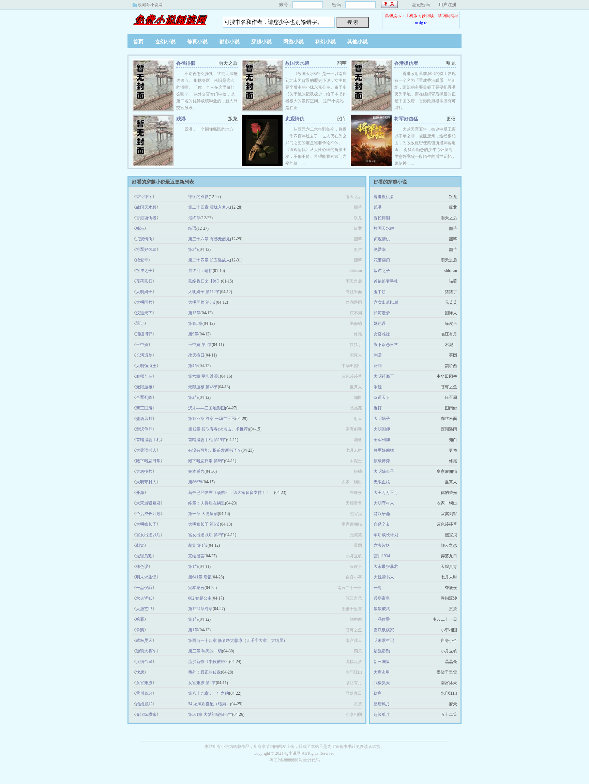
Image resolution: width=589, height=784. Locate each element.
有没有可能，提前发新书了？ (214, 450)
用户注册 (447, 4)
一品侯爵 (144, 587)
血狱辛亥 (144, 376)
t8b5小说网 (170, 20)
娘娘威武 (144, 704)
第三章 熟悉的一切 (205, 651)
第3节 (193, 249)
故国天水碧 (297, 63)
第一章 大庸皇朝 (203, 513)
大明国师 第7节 (202, 302)
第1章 (193, 630)
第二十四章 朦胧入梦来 (209, 207)
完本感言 (196, 471)
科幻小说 (325, 41)
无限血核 (144, 387)
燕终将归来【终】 (204, 281)
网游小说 (293, 41)
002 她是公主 (200, 598)
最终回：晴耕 (200, 270)
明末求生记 (146, 577)
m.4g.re (421, 22)
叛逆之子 (144, 270)
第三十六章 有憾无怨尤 (209, 239)
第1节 (193, 566)
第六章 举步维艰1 (204, 376)
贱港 (181, 118)
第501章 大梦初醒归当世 (210, 714)
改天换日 (196, 355)
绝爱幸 (142, 260)
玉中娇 (142, 344)
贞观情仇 (294, 118)
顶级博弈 (144, 334)
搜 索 (352, 22)
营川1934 (144, 693)
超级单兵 (382, 714)
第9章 (193, 334)
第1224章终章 (200, 608)
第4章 (193, 365)
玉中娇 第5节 (200, 344)
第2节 (193, 397)
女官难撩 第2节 (202, 682)
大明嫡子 (144, 291)
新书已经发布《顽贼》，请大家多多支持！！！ (231, 492)
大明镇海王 (146, 365)
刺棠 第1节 (198, 545)
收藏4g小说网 (150, 4)
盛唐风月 (144, 418)
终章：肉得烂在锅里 (206, 503)
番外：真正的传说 (204, 672)
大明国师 (144, 302)
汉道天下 (144, 313)
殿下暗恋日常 (148, 460)
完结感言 (196, 556)
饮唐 (140, 672)
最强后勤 (144, 556)
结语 (192, 228)
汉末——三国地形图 (206, 408)
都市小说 (229, 41)
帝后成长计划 (148, 513)
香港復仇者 (406, 63)
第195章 (195, 323)
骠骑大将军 (146, 651)
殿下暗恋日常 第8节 (206, 460)
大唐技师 (144, 471)
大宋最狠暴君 (148, 503)
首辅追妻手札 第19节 (207, 439)
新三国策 (144, 408)
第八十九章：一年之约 (208, 693)
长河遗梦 (144, 355)
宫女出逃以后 (148, 534)
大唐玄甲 (144, 608)
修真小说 (197, 41)
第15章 (194, 313)
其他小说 (357, 41)
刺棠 (140, 545)
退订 (140, 323)
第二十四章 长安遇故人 (209, 260)
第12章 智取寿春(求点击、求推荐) (218, 429)
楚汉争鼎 (144, 429)
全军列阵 (144, 397)
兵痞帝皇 (144, 661)
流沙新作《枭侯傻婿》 (208, 661)
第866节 (195, 482)
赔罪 (140, 619)
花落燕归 (144, 281)
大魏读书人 (146, 450)
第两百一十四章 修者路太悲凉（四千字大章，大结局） (237, 640)
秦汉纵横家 (146, 714)
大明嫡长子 (146, 524)
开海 (140, 492)
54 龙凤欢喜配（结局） (209, 704)
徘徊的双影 (198, 196)
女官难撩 (144, 682)
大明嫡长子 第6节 (204, 524)
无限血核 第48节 (203, 387)
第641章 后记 (200, 577)
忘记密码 (421, 4)
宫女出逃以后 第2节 (206, 534)
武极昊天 (144, 640)
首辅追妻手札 (148, 439)
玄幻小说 (165, 41)
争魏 (140, 630)
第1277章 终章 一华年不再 (211, 418)
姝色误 (142, 566)
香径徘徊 (185, 63)
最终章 (194, 217)
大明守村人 (146, 482)
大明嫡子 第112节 (204, 291)
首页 (138, 41)
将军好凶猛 (406, 118)
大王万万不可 (386, 492)
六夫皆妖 (144, 598)
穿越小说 (261, 41)
